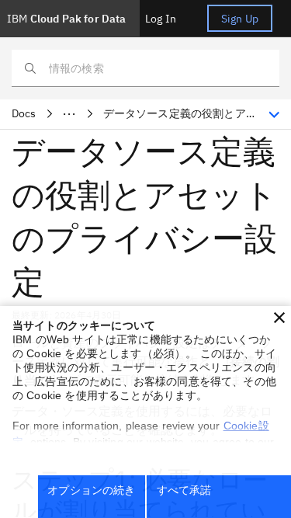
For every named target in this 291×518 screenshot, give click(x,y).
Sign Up (239, 19)
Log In (160, 18)
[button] (279, 317)
